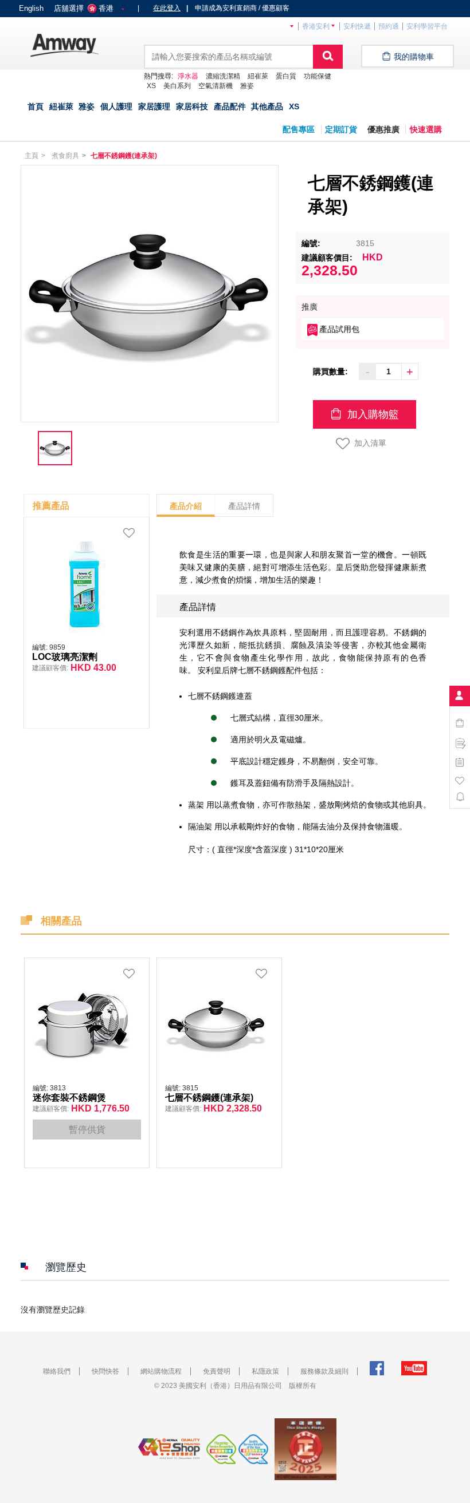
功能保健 (317, 76)
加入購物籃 (371, 414)
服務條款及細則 (324, 1371)
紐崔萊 (258, 76)
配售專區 (299, 129)
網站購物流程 (161, 1371)
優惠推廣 (383, 129)
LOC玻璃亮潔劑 (64, 657)
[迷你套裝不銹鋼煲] (84, 1024)
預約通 (388, 26)
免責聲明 (216, 1371)
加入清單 (370, 443)
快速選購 (426, 129)
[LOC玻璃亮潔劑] (83, 583)
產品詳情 (244, 506)
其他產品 (267, 106)
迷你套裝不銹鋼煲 (69, 1097)
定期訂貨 (341, 129)
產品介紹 (186, 506)
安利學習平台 (427, 26)
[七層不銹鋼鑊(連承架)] (216, 1024)
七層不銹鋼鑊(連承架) (209, 1097)
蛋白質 (286, 76)
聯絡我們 (56, 1371)
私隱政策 (265, 1371)
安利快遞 (357, 26)
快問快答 (105, 1371)
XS (294, 106)
